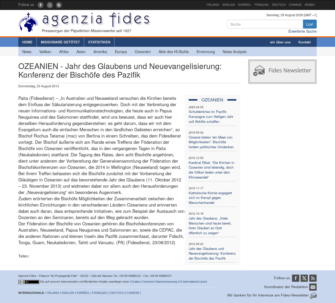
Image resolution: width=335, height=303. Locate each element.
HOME (27, 41)
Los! (309, 24)
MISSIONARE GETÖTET (60, 41)
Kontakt (304, 41)
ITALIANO (212, 4)
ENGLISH (228, 4)
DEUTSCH (279, 4)
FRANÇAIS (261, 4)
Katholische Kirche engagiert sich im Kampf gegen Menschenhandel (210, 197)
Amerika (100, 51)
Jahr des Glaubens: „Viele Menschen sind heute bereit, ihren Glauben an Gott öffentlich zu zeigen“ (210, 225)
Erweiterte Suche (302, 31)
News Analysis (235, 51)
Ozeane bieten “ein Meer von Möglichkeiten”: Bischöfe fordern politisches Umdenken (211, 142)
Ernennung (206, 51)
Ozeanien (143, 51)
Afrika (64, 51)
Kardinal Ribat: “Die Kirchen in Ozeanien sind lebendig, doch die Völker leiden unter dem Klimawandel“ (211, 170)
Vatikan (45, 51)
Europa (121, 51)
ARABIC (310, 4)
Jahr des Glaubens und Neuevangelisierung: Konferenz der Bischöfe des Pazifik (212, 253)
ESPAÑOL (244, 4)
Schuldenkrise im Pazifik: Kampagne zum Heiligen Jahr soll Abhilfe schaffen (211, 116)
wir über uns (280, 41)
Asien (81, 51)
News (26, 51)
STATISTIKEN (99, 41)
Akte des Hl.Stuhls (174, 51)
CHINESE (295, 4)
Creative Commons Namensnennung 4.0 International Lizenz (168, 281)
